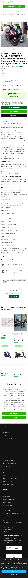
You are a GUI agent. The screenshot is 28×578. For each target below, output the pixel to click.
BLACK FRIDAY (6, 432)
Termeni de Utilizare (7, 505)
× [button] (26, 559)
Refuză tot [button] (14, 574)
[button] (3, 2)
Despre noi (14, 417)
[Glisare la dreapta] (16, 49)
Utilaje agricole (6, 466)
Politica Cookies (6, 496)
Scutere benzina (7, 444)
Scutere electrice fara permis (10, 438)
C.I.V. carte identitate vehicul (7, 333)
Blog (4, 472)
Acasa (9, 11)
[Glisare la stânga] (11, 49)
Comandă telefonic (14, 413)
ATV (4, 457)
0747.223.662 (14, 96)
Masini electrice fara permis (9, 454)
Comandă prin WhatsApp (14, 107)
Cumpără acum (14, 115)
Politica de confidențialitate (12, 568)
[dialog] (14, 568)
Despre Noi (5, 469)
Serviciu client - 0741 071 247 (10, 481)
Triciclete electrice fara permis (10, 435)
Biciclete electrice (7, 451)
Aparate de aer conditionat (9, 463)
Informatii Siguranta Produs (15, 264)
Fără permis (13, 280)
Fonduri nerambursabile (8, 484)
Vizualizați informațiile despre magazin (12, 123)
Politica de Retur (7, 502)
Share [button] (3, 256)
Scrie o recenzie (14, 296)
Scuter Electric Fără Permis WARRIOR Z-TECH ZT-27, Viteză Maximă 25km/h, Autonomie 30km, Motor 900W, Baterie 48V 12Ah (7, 368)
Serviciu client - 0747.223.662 (10, 478)
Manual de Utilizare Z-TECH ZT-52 (15, 270)
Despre (4, 493)
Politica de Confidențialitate (9, 499)
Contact (5, 475)
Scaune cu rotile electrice (9, 460)
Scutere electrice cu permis (9, 441)
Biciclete (5, 448)
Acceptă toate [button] (14, 571)
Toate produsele (15, 11)
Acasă (4, 429)
